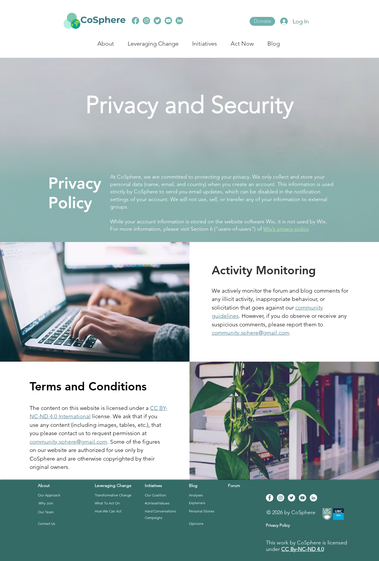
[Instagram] (280, 497)
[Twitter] (291, 497)
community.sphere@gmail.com (250, 332)
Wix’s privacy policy (286, 229)
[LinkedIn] (313, 497)
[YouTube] (302, 497)
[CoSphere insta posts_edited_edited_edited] (135, 20)
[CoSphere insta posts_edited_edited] (157, 20)
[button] (66, 495)
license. (101, 416)
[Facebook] (269, 497)
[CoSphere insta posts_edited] (179, 20)
